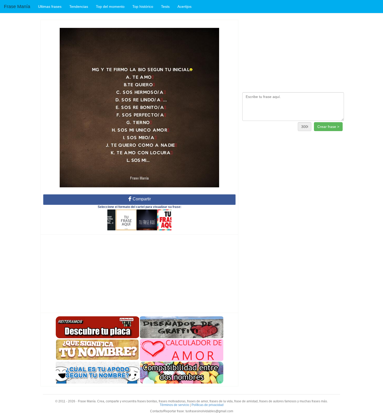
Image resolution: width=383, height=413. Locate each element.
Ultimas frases (49, 6)
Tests (165, 6)
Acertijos (184, 6)
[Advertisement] (139, 273)
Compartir (141, 199)
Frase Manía (17, 6)
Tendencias (78, 6)
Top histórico (142, 6)
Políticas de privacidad (207, 405)
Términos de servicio (174, 405)
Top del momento (110, 6)
